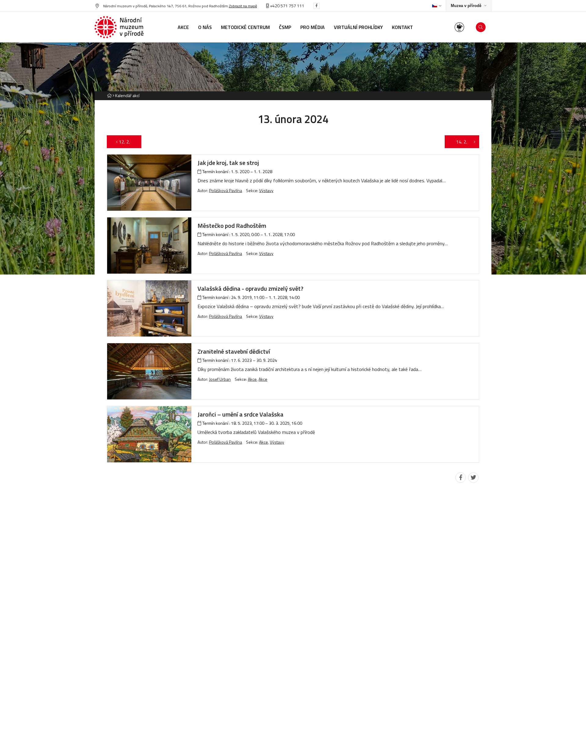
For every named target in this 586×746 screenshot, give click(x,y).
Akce (252, 379)
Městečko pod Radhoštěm (231, 225)
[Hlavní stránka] (109, 95)
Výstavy (266, 190)
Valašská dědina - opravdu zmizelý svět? (250, 288)
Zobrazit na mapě (243, 6)
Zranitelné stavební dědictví (233, 351)
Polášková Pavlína (225, 190)
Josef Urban (220, 379)
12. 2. (127, 141)
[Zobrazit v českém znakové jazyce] (459, 27)
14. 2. (458, 141)
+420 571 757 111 (286, 5)
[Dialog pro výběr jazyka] (436, 6)
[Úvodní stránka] (119, 27)
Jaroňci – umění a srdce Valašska (240, 414)
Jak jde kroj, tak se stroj (228, 162)
